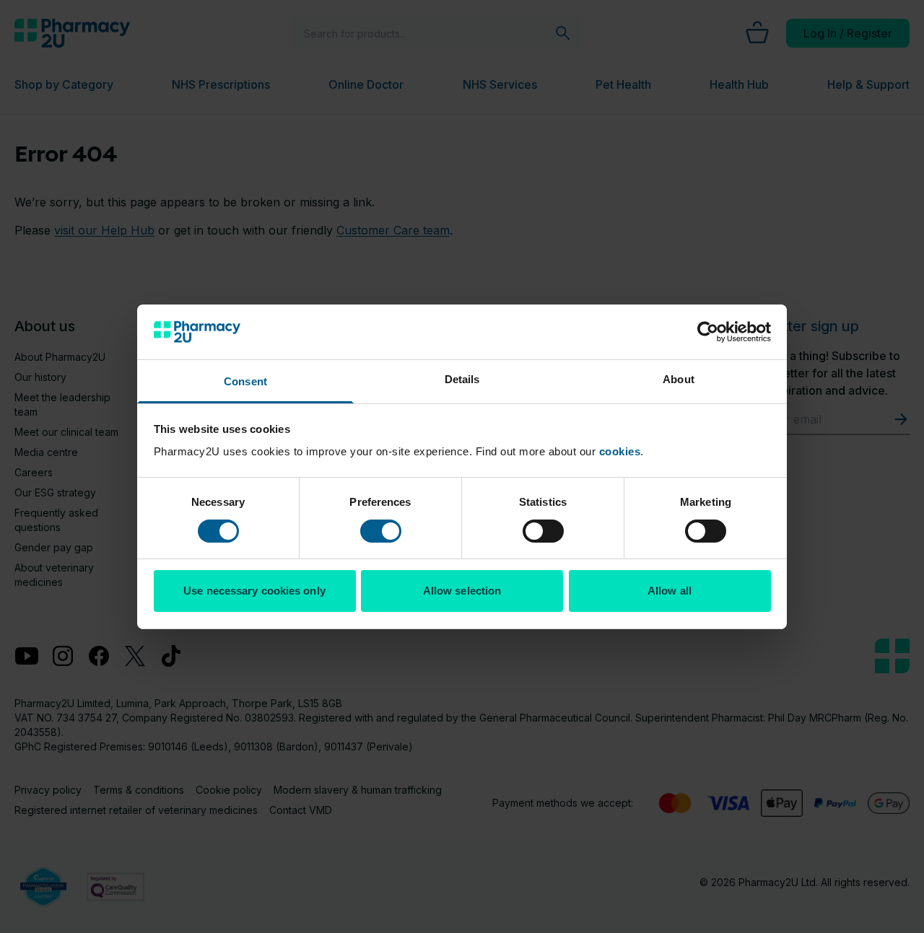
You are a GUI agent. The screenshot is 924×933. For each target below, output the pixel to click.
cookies (620, 451)
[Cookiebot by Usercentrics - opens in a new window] (708, 332)
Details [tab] (462, 379)
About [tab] (678, 379)
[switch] (380, 531)
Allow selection (462, 590)
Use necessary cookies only (254, 590)
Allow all (670, 590)
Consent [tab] (245, 381)
